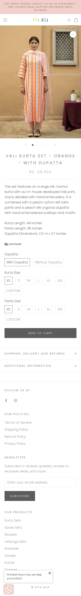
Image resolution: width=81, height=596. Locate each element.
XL (48, 280)
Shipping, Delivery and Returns (35, 353)
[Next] (55, 145)
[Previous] (25, 145)
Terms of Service (18, 422)
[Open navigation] (5, 19)
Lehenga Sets (15, 541)
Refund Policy (15, 436)
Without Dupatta (48, 262)
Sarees (10, 555)
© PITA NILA (40, 587)
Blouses (11, 534)
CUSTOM (13, 291)
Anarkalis (12, 548)
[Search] (69, 20)
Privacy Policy (15, 443)
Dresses (11, 570)
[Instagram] (15, 400)
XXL (60, 280)
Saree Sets (13, 527)
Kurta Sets (13, 520)
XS (8, 280)
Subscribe (20, 496)
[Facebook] (6, 400)
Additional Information (28, 366)
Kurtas (10, 562)
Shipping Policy (16, 429)
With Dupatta (17, 262)
